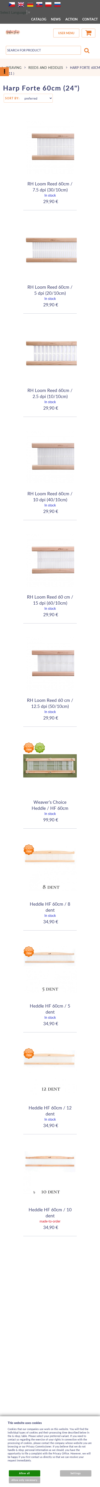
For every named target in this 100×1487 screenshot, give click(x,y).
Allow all (24, 1473)
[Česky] (12, 4)
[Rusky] (57, 4)
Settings (75, 1473)
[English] (21, 4)
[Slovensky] (39, 4)
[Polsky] (48, 4)
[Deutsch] (30, 4)
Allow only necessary (24, 1480)
